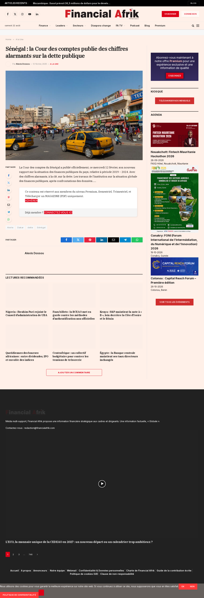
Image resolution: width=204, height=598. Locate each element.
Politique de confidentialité (19, 595)
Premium (160, 25)
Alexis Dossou (23, 64)
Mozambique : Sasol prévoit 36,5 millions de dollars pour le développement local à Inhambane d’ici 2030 (73, 3)
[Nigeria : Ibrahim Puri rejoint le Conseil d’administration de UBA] (27, 295)
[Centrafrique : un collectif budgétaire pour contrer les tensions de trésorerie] (74, 337)
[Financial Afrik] (102, 14)
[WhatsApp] (9, 219)
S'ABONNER (170, 14)
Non (192, 586)
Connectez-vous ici (58, 212)
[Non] (41, 593)
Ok (183, 586)
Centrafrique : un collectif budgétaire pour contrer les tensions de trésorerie (70, 356)
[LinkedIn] (9, 190)
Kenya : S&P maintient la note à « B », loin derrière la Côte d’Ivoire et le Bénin (121, 315)
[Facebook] (9, 175)
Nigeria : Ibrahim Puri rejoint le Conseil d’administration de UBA (26, 313)
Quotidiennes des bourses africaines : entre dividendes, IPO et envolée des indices (27, 356)
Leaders (60, 25)
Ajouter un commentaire (74, 372)
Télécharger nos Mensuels (174, 100)
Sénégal (41, 227)
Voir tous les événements (175, 302)
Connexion (190, 14)
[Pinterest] (9, 197)
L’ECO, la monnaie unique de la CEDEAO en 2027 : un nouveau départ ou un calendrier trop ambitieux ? (79, 542)
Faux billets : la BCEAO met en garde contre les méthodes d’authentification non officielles (74, 315)
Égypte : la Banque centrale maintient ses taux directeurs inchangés (119, 356)
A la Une (54, 64)
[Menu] (197, 25)
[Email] (9, 205)
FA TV (119, 25)
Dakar (20, 227)
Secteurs (78, 25)
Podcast (134, 25)
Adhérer (31, 200)
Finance (43, 25)
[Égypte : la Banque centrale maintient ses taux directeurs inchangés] (121, 337)
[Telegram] (9, 212)
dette (30, 227)
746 (31, 554)
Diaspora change (101, 25)
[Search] (193, 25)
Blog (194, 3)
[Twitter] (9, 183)
